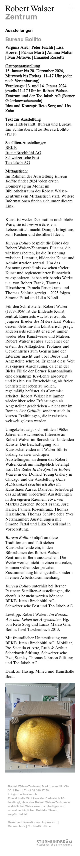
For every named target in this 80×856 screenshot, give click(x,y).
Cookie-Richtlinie (39, 826)
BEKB (11, 148)
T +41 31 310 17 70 (36, 790)
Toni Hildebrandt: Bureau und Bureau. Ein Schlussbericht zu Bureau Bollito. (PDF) (38, 129)
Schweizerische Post (22, 158)
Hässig (27, 671)
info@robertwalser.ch (22, 794)
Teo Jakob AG (17, 163)
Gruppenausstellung (22, 66)
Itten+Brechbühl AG (23, 153)
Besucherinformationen (24, 822)
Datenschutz (16, 826)
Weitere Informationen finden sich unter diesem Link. (39, 201)
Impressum (49, 822)
